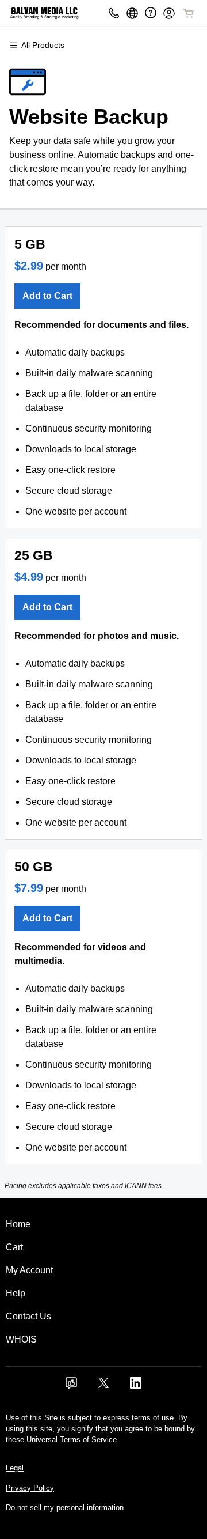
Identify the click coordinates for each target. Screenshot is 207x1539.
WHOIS (21, 1339)
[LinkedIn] (136, 1386)
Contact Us (28, 1316)
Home (18, 1224)
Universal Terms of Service (71, 1439)
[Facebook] (71, 1386)
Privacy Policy (30, 1488)
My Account (29, 1270)
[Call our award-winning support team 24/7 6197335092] (150, 13)
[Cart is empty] (188, 13)
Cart (14, 1247)
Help (15, 1293)
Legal (15, 1468)
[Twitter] (103, 1386)
